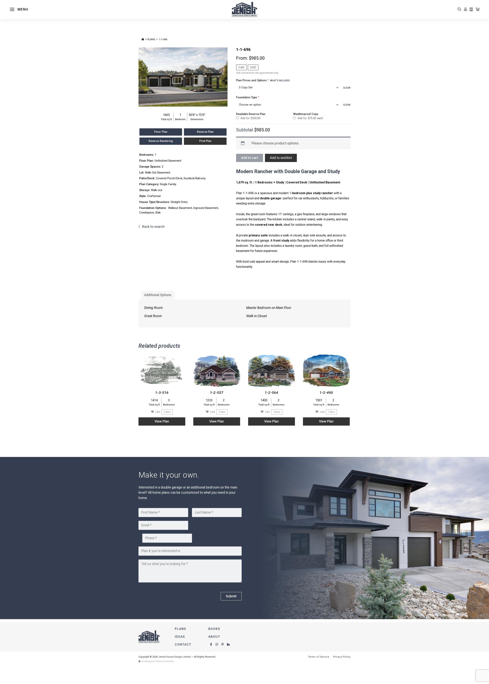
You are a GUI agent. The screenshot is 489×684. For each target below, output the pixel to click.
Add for (250, 118)
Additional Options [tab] (157, 295)
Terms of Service (318, 656)
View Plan (162, 421)
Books (214, 629)
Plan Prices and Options (263, 80)
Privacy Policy (342, 656)
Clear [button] (347, 87)
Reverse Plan (205, 132)
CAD (241, 67)
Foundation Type (247, 97)
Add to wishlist (281, 158)
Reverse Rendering (161, 141)
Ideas (180, 636)
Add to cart (249, 158)
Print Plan (205, 141)
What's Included (280, 80)
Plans (151, 39)
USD (253, 67)
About (214, 636)
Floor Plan (160, 132)
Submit (231, 596)
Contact (183, 644)
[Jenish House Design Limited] (244, 9)
